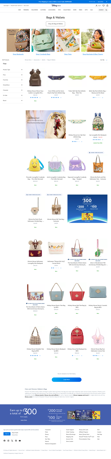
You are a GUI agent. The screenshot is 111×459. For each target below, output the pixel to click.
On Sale (5, 95)
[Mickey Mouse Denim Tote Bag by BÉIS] (56, 292)
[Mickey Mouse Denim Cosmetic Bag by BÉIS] (98, 292)
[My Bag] (107, 6)
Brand (4, 100)
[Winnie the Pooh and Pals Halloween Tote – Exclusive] (98, 163)
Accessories (51, 10)
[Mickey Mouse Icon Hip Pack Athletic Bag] (77, 121)
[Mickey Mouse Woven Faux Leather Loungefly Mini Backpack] (35, 77)
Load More (66, 379)
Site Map (99, 434)
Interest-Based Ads (101, 450)
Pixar (46, 436)
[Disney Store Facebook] (4, 440)
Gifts (86, 10)
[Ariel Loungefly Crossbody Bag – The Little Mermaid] (56, 163)
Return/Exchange (70, 434)
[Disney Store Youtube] (20, 440)
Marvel (47, 441)
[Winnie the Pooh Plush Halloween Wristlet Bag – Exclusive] (35, 205)
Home (74, 10)
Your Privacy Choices (67, 450)
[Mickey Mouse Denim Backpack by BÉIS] (56, 335)
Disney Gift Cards (83, 429)
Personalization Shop (84, 439)
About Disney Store (84, 434)
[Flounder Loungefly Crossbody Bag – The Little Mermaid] (35, 163)
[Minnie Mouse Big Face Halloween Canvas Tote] (98, 335)
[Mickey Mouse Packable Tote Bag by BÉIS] (35, 335)
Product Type (6, 69)
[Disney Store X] (12, 440)
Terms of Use (21, 450)
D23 (98, 429)
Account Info (69, 439)
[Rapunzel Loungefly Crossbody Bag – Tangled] (77, 163)
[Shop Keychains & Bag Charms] (46, 124)
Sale (91, 10)
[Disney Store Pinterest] (16, 440)
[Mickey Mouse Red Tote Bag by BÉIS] (77, 292)
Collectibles (67, 10)
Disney (47, 434)
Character (5, 90)
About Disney (92, 450)
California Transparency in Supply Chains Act (13, 453)
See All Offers (100, 1)
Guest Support (6, 5)
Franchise (5, 80)
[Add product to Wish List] (44, 66)
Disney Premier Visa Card (86, 436)
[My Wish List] (104, 6)
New (19, 10)
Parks (80, 10)
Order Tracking (70, 432)
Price (4, 75)
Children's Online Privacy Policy (80, 450)
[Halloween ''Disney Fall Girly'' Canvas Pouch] (56, 248)
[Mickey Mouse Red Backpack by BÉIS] (77, 335)
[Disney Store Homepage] (56, 5)
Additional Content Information (33, 450)
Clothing (43, 10)
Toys (59, 10)
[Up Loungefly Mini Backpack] (98, 121)
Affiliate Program (83, 432)
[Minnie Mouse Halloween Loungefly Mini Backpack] (35, 248)
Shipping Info (69, 436)
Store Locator (26, 5)
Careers (99, 432)
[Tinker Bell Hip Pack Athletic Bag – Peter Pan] (77, 77)
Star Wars (47, 439)
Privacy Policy (15, 434)
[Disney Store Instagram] (8, 440)
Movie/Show (6, 85)
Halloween (34, 10)
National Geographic (50, 443)
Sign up (7, 433)
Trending (26, 10)
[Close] (106, 2)
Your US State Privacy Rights (55, 450)
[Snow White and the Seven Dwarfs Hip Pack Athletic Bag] (56, 77)
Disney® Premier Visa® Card (16, 5)
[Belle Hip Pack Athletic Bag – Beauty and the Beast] (98, 77)
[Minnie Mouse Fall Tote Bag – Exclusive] (56, 205)
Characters (48, 429)
